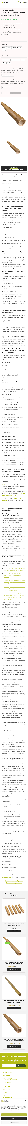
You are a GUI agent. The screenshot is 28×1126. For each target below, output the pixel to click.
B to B (4, 1093)
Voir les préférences (14, 1122)
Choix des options (14, 930)
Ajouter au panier (16, 93)
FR (23, 2)
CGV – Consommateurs (8, 1076)
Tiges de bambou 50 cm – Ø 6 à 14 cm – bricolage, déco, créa (14, 924)
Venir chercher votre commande (10, 1079)
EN (25, 2)
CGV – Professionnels (7, 1078)
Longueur (5, 55)
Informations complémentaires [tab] (14, 169)
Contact (5, 1092)
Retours (4, 1090)
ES (26, 2)
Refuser (14, 1118)
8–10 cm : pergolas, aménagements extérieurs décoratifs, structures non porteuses (12, 575)
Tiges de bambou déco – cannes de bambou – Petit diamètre (14, 1001)
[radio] (4, 47)
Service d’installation (7, 1081)
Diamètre (4, 44)
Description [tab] (14, 167)
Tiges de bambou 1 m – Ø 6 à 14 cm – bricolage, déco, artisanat (14, 963)
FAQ (4, 1095)
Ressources (5, 1084)
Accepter (14, 1115)
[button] (26, 1101)
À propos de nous (7, 1082)
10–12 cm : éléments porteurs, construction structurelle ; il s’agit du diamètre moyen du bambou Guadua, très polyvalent (14, 582)
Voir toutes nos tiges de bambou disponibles (14, 882)
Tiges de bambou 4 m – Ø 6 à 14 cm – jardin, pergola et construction (14, 1040)
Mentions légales (6, 1075)
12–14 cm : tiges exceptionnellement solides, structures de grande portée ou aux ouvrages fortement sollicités (14, 588)
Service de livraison (7, 1089)
